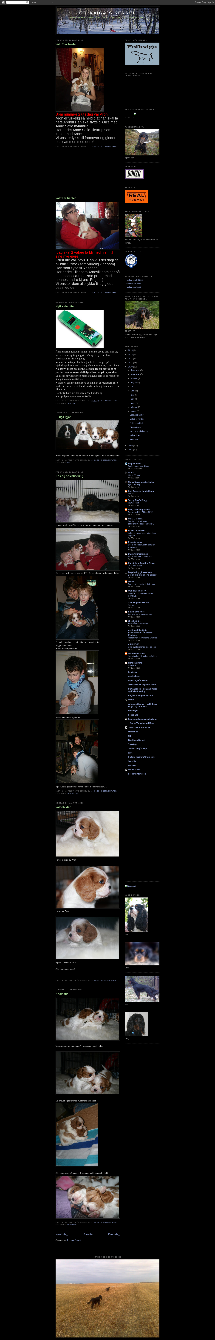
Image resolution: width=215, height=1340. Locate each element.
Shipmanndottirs (136, 612)
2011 (130, 362)
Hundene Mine (135, 663)
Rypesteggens (135, 542)
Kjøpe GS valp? (134, 475)
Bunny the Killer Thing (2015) (140, 512)
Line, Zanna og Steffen (139, 509)
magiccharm (134, 676)
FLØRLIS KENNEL (137, 530)
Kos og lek (73, 793)
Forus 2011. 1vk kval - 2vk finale (141, 584)
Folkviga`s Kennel (107, 13)
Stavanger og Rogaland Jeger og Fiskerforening (142, 690)
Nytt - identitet (65, 306)
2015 (130, 350)
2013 (130, 354)
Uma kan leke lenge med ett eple (142, 647)
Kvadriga (132, 672)
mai (133, 395)
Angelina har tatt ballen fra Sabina (142, 656)
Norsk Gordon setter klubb (141, 482)
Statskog (132, 744)
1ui (68, 462)
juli (132, 386)
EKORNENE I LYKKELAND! (140, 556)
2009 (130, 445)
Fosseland (133, 715)
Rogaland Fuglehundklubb (141, 695)
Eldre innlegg (114, 1234)
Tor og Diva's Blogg (137, 500)
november (135, 374)
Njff (129, 736)
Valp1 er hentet (66, 198)
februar (134, 407)
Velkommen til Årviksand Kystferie (142, 638)
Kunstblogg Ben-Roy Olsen (141, 563)
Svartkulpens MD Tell (138, 602)
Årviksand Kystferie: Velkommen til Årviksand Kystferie (140, 632)
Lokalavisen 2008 (133, 284)
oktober (134, 378)
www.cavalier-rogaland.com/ (142, 684)
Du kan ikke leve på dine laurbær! (142, 575)
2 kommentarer (109, 460)
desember (135, 370)
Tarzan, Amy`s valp (137, 748)
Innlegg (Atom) (74, 1240)
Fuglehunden (134, 463)
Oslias (131, 581)
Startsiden (88, 1234)
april (133, 399)
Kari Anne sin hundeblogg (141, 491)
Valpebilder (63, 807)
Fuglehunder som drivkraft (139, 466)
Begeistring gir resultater (140, 572)
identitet (72, 403)
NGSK (131, 473)
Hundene (132, 665)
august (134, 382)
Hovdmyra (133, 710)
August (131, 605)
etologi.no (133, 732)
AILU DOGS (133, 644)
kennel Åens (134, 770)
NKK (130, 753)
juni (132, 391)
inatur (131, 700)
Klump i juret (133, 503)
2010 (130, 367)
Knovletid (62, 994)
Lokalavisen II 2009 (134, 280)
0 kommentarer (109, 146)
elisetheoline (134, 621)
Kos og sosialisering (69, 476)
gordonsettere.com (137, 774)
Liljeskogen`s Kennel (138, 680)
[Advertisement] (79, 175)
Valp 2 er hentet (66, 44)
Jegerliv (132, 761)
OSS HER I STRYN (137, 591)
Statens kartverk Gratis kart (141, 757)
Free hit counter (130, 118)
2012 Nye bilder (135, 566)
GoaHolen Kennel (136, 653)
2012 (130, 358)
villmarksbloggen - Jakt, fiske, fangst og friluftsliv (142, 705)
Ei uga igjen (63, 417)
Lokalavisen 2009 (133, 287)
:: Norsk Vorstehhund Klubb (141, 723)
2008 (130, 450)
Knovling (72, 1224)
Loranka (132, 765)
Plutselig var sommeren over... (141, 614)
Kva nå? (131, 494)
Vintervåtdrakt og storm (138, 623)
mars (133, 403)
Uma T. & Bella (135, 519)
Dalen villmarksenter (138, 554)
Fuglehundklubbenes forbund (142, 719)
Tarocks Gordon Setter (139, 727)
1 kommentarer (109, 1222)
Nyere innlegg (62, 1234)
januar (134, 411)
